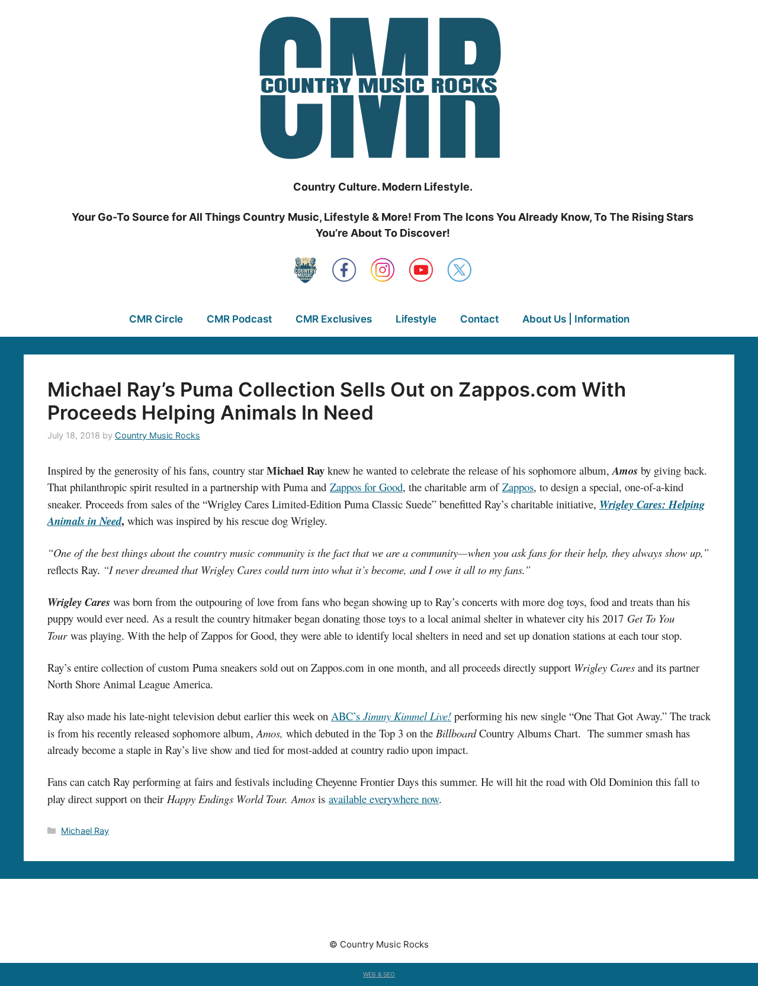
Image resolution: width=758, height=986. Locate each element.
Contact (479, 319)
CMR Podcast (239, 319)
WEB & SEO (379, 974)
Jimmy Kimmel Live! (407, 715)
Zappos (518, 486)
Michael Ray (85, 831)
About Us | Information (575, 319)
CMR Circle (156, 319)
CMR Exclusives (334, 319)
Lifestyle (416, 319)
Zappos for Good (366, 486)
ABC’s (347, 715)
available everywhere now (384, 798)
